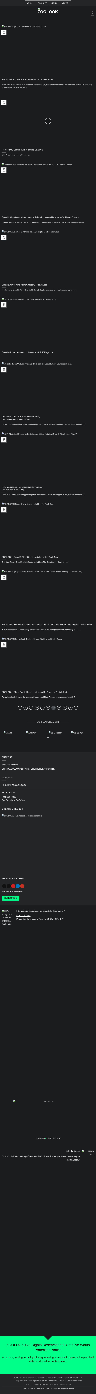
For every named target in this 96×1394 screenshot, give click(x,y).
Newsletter (65, 1385)
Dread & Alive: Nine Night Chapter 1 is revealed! (24, 285)
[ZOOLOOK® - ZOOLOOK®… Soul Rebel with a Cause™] (48, 14)
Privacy (37, 1385)
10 (37, 708)
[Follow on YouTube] (22, 886)
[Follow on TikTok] (4, 886)
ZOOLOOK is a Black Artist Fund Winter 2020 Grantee (27, 79)
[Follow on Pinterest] (13, 886)
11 (42, 708)
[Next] (76, 708)
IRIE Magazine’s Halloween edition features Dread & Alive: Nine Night (22, 488)
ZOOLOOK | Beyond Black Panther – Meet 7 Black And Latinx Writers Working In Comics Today (47, 624)
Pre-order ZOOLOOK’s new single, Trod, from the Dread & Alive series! (21, 418)
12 (48, 708)
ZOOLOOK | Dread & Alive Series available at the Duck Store (30, 557)
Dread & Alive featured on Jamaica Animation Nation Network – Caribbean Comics (40, 217)
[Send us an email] (9, 886)
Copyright (54, 1385)
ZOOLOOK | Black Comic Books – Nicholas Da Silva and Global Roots (35, 692)
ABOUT (65, 3)
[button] (3, 14)
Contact (29, 1385)
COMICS (54, 3)
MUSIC (30, 3)
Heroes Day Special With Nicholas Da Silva (22, 150)
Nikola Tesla (73, 1151)
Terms (45, 1385)
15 (65, 708)
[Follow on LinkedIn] (18, 886)
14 (59, 708)
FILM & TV (42, 3)
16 (70, 708)
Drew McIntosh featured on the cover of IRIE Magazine (27, 352)
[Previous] (20, 708)
